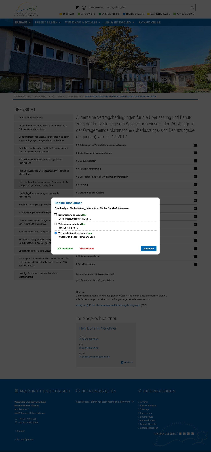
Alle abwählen (87, 248)
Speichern (148, 248)
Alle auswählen (65, 248)
